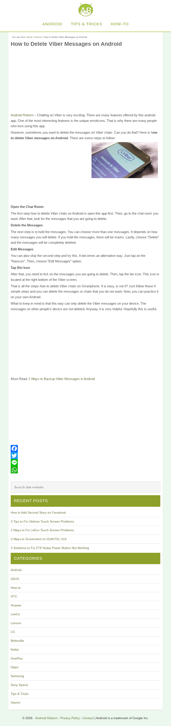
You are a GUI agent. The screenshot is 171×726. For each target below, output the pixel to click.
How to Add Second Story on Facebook (38, 512)
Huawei (16, 605)
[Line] (85, 462)
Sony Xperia (19, 685)
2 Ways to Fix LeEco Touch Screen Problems (42, 530)
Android (16, 570)
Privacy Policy (70, 718)
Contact (88, 718)
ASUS (15, 579)
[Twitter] (85, 455)
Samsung (17, 676)
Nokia (15, 649)
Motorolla (17, 640)
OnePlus (17, 658)
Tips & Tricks (19, 694)
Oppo (14, 667)
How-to (16, 587)
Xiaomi (15, 702)
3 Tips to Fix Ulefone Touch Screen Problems (42, 521)
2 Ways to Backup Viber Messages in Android (61, 379)
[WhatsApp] (85, 469)
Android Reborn (85, 9)
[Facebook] (85, 448)
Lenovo (16, 623)
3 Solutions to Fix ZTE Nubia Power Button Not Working (50, 548)
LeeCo (15, 614)
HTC (14, 596)
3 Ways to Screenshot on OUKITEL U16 (39, 539)
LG (13, 631)
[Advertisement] (85, 81)
